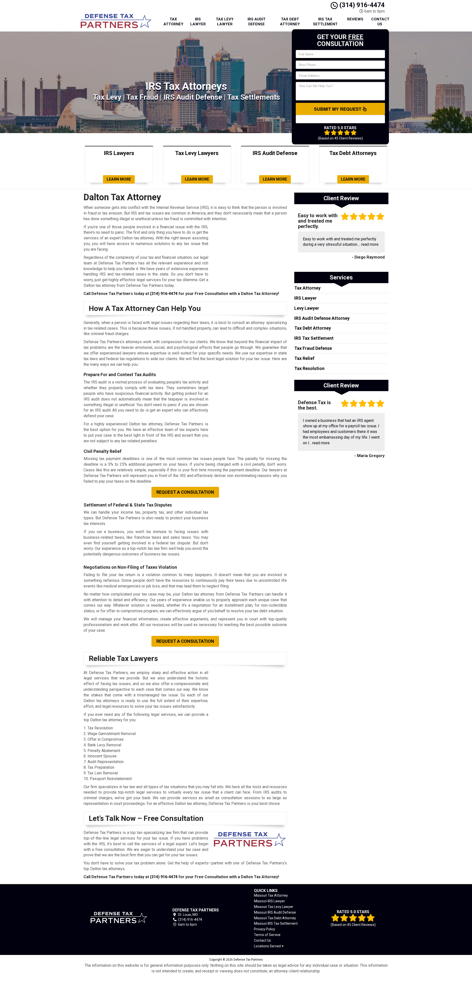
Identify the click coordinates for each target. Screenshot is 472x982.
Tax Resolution (309, 368)
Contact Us (380, 21)
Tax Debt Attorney (290, 21)
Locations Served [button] (267, 946)
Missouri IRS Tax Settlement (276, 923)
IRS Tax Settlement (325, 21)
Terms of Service (267, 935)
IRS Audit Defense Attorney (322, 318)
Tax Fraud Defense (313, 348)
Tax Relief (304, 358)
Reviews (355, 19)
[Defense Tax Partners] (119, 917)
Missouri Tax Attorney (271, 895)
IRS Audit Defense (257, 21)
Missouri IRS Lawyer (269, 901)
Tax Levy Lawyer (225, 21)
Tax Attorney (173, 21)
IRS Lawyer (198, 21)
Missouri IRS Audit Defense (275, 912)
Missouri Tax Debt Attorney (275, 918)
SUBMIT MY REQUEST (338, 109)
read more (370, 244)
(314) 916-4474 (361, 5)
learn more (119, 179)
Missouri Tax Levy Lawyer (273, 907)
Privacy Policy (264, 929)
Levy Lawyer (306, 308)
